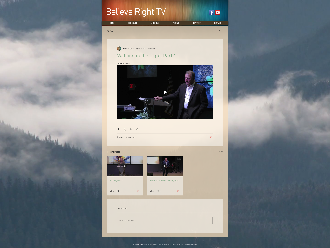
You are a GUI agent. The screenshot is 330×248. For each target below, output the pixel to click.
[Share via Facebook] (118, 129)
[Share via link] (137, 129)
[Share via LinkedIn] (131, 129)
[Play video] (165, 92)
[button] (219, 31)
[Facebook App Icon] (211, 12)
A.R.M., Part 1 (116, 180)
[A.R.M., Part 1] (125, 166)
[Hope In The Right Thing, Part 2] (165, 166)
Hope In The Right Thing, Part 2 (164, 182)
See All (220, 152)
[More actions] (211, 48)
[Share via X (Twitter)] (124, 129)
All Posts (110, 31)
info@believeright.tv (191, 244)
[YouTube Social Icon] (217, 12)
